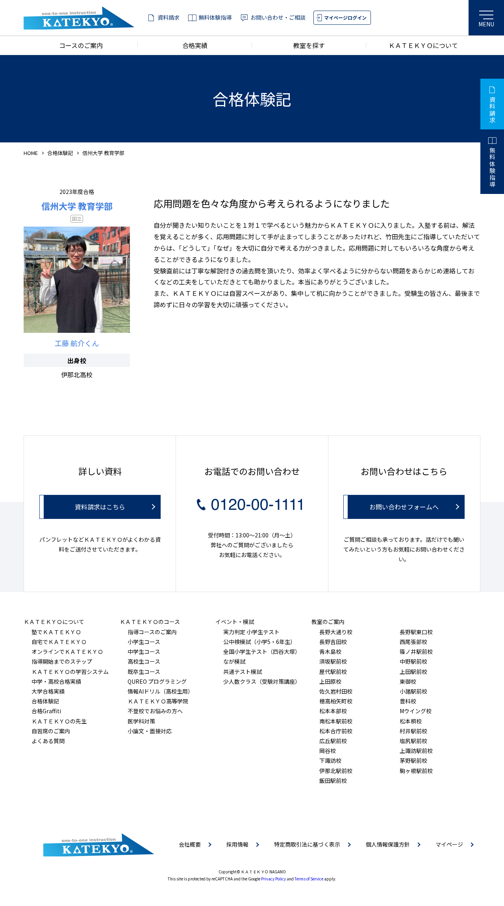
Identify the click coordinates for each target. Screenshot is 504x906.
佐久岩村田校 (335, 691)
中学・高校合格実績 (56, 681)
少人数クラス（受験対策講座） (261, 681)
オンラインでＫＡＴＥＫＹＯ (67, 651)
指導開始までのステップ (62, 661)
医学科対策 (141, 721)
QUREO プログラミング (157, 681)
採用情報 (237, 844)
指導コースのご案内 (152, 632)
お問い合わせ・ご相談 (278, 17)
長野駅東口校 (416, 632)
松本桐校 (411, 721)
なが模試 (234, 661)
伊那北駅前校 (335, 771)
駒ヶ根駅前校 (416, 771)
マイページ (449, 844)
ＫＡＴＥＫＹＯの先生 (59, 721)
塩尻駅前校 (413, 741)
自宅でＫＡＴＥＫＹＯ (59, 642)
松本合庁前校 (335, 731)
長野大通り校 (335, 632)
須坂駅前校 (333, 661)
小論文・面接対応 (150, 731)
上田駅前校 (413, 671)
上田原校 (330, 681)
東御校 (408, 681)
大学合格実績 (48, 691)
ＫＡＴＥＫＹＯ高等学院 (158, 701)
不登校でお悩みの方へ (155, 711)
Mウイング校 (416, 711)
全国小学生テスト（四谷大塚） (261, 651)
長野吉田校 (333, 642)
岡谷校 (327, 751)
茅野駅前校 (413, 760)
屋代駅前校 (333, 671)
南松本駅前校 (335, 721)
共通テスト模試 (242, 671)
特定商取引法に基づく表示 (307, 844)
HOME (31, 153)
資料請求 (169, 17)
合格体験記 (60, 153)
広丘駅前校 (333, 741)
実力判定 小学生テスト (251, 632)
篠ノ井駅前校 (416, 651)
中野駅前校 (413, 661)
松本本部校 (333, 711)
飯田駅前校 (333, 780)
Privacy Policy (273, 879)
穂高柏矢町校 (335, 701)
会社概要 (190, 844)
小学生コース (144, 642)
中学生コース (144, 651)
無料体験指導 (215, 17)
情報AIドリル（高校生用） (160, 691)
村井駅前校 (413, 731)
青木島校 (330, 651)
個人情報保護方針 (388, 844)
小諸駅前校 (413, 691)
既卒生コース (144, 671)
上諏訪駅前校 (416, 751)
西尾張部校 (413, 642)
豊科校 (408, 701)
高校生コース (144, 661)
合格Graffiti (46, 711)
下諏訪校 (330, 760)
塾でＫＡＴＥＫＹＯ (56, 632)
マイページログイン (345, 17)
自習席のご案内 (51, 731)
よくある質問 (48, 741)
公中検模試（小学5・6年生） (259, 642)
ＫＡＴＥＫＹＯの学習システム (70, 671)
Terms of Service (309, 879)
